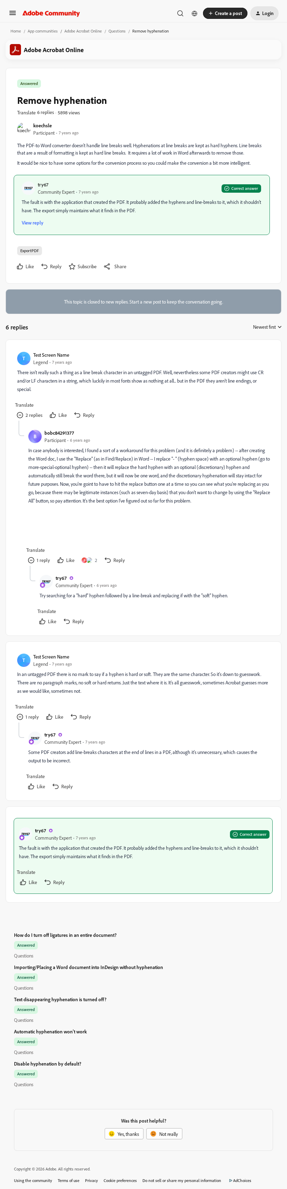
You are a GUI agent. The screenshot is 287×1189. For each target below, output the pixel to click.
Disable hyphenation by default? (47, 1064)
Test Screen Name (51, 355)
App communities (43, 31)
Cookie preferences (120, 1180)
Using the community (33, 1180)
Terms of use (68, 1180)
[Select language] (194, 13)
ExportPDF (29, 250)
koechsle (42, 125)
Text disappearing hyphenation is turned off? (60, 999)
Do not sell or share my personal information (181, 1180)
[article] (143, 386)
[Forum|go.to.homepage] (51, 13)
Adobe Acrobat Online (83, 31)
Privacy (91, 1180)
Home (15, 31)
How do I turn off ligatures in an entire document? (65, 935)
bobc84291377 (59, 433)
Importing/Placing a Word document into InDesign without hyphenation (88, 967)
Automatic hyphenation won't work (50, 1031)
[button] (12, 15)
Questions (117, 31)
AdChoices (242, 1180)
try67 (43, 184)
